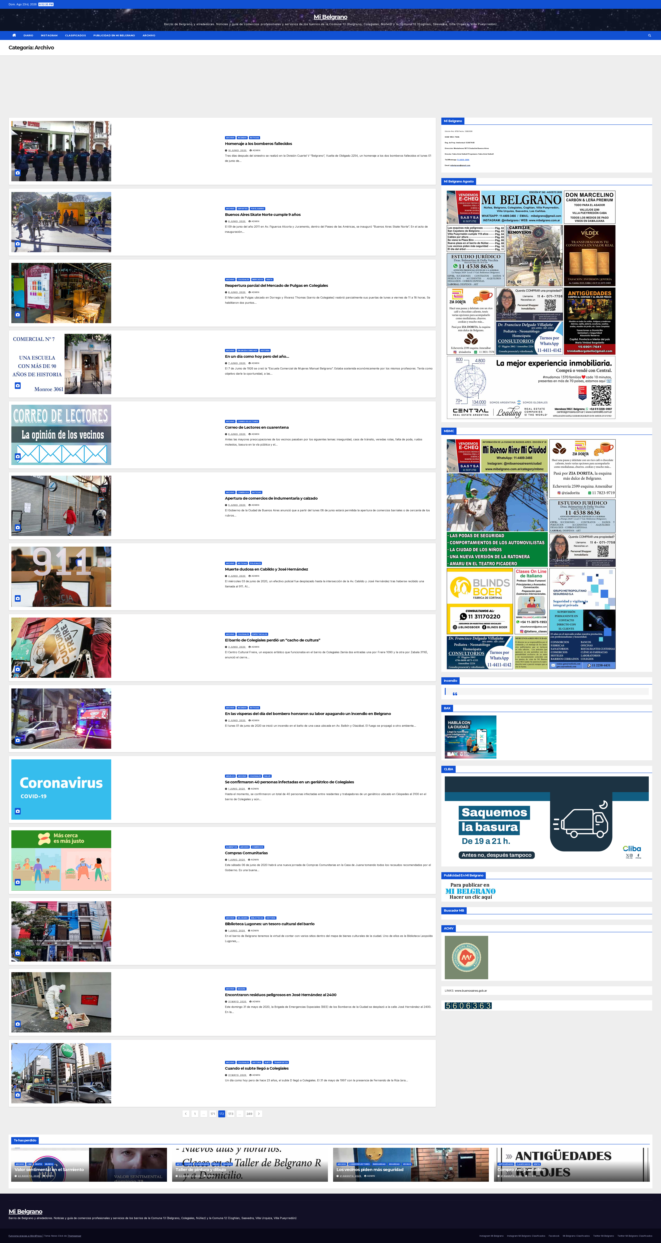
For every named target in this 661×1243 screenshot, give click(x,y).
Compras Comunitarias (246, 853)
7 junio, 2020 (237, 363)
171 (213, 1114)
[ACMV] (466, 957)
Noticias (254, 138)
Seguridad (394, 1164)
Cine (29, 1164)
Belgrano (243, 918)
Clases (188, 1164)
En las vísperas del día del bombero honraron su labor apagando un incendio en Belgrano (308, 713)
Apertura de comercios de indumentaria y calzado (271, 498)
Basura (241, 989)
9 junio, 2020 (237, 221)
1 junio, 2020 (237, 788)
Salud (267, 776)
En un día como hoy (247, 350)
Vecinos (407, 1164)
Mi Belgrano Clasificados (576, 1235)
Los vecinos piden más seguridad (370, 1169)
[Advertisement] (330, 81)
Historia (265, 350)
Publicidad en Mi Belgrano (114, 35)
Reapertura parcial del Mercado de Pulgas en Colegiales (276, 285)
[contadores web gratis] (468, 1005)
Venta (269, 280)
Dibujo (215, 1164)
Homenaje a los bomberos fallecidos (258, 143)
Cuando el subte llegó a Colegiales (257, 1068)
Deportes (243, 209)
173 (230, 1114)
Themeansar (74, 1235)
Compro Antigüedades (520, 1169)
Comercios (243, 492)
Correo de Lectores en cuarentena (257, 427)
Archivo (149, 35)
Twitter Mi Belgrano (603, 1235)
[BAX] (470, 737)
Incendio (242, 138)
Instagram (49, 35)
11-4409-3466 (463, 160)
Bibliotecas (257, 918)
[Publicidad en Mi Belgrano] (470, 891)
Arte (179, 1164)
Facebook (554, 1235)
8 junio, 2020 (237, 292)
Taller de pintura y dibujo (201, 1169)
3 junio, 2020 (237, 647)
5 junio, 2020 (237, 505)
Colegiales (243, 280)
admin (256, 150)
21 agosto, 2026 (351, 1176)
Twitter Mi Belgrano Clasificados (634, 1235)
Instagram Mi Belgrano (492, 1235)
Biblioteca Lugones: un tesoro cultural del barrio (269, 924)
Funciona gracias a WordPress (26, 1235)
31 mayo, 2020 (237, 1001)
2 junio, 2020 (237, 720)
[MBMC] (531, 554)
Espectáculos (259, 634)
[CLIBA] (547, 820)
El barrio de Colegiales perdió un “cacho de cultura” (272, 640)
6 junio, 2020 (237, 434)
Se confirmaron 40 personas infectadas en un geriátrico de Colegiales (289, 782)
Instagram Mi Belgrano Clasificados (526, 1235)
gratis (38, 1164)
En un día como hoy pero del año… (257, 356)
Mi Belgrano (330, 16)
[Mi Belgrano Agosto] (531, 304)
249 (249, 1114)
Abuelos (230, 776)
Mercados (257, 280)
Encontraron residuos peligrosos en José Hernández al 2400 (280, 995)
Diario (28, 35)
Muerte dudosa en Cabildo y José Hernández (266, 569)
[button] (649, 35)
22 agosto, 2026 (29, 1176)
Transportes (281, 1062)
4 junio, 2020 (237, 576)
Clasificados (75, 35)
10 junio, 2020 (237, 150)
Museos (49, 1164)
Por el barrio (257, 209)
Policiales (255, 563)
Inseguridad (379, 1164)
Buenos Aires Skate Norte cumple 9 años (263, 214)
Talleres (227, 1164)
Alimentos (231, 847)
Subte (268, 1062)
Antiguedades (506, 1164)
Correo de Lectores (248, 421)
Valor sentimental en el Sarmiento (49, 1169)
